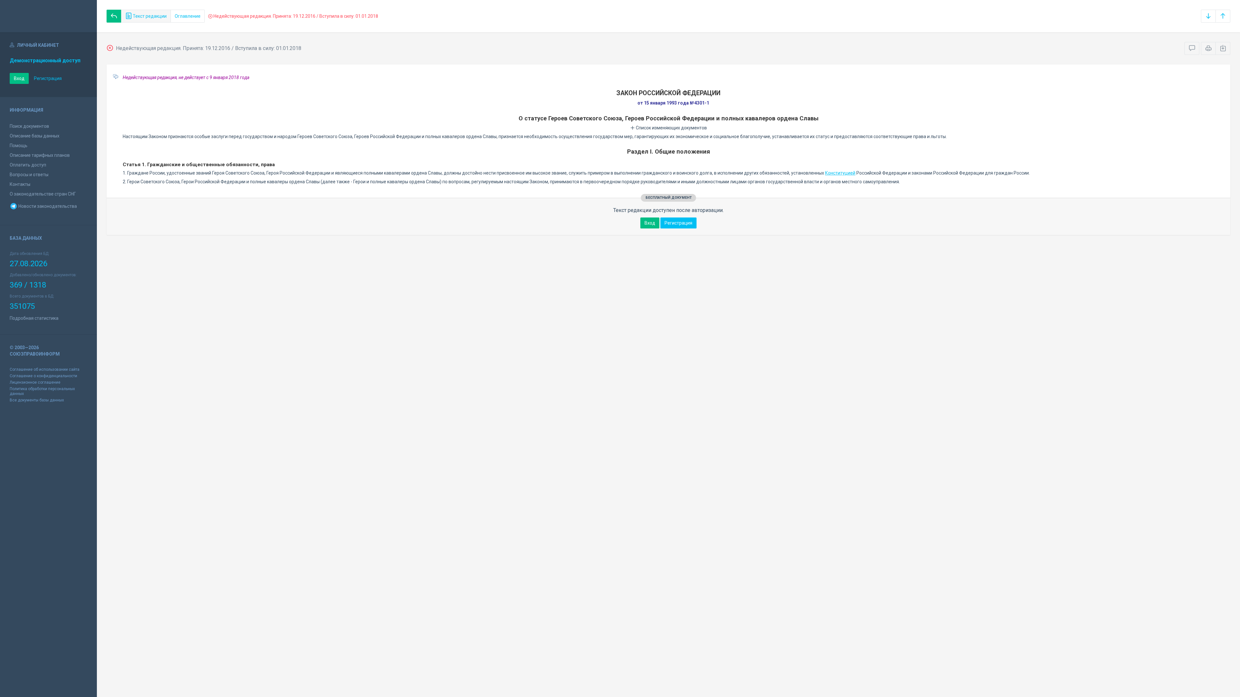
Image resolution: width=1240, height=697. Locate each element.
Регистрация (48, 78)
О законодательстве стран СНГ (43, 194)
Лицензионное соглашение (35, 382)
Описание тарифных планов (40, 155)
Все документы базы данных (37, 400)
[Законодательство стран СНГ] (48, 16)
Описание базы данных (34, 135)
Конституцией (840, 173)
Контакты (20, 184)
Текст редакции (149, 16)
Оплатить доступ (28, 164)
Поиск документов (29, 126)
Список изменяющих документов (671, 127)
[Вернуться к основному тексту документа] (114, 16)
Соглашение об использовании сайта (44, 369)
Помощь (18, 145)
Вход (19, 78)
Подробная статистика (34, 318)
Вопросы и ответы (29, 174)
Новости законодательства (47, 206)
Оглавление (188, 16)
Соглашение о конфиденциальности (43, 376)
